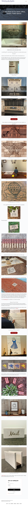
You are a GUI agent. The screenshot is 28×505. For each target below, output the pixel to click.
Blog (9, 503)
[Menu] (26, 1)
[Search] (25, 1)
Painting (18, 503)
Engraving (12, 503)
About (7, 503)
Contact (21, 503)
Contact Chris (3, 475)
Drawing (15, 503)
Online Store (14, 119)
